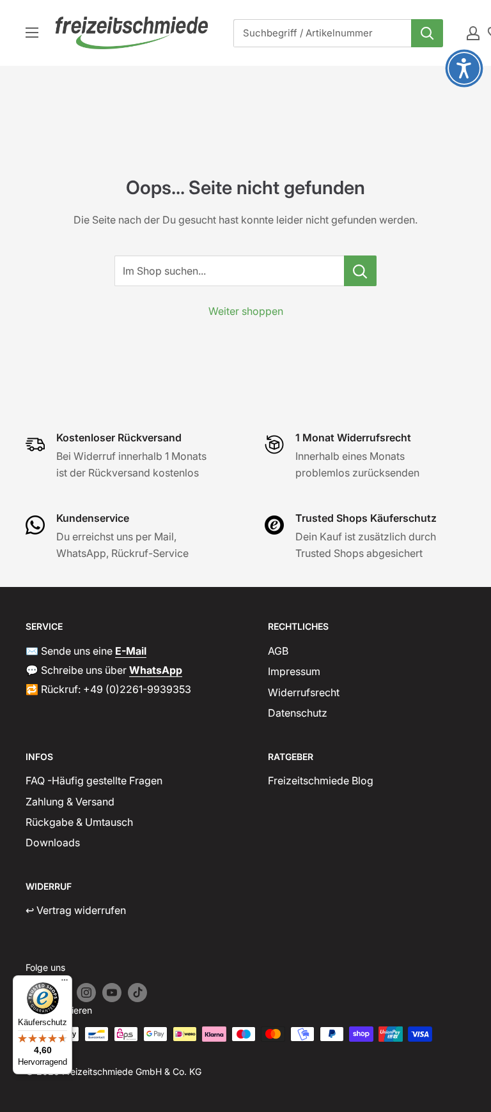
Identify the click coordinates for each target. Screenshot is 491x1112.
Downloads (53, 842)
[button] (464, 68)
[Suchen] (427, 33)
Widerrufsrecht (303, 692)
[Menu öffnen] (32, 32)
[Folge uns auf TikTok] (137, 992)
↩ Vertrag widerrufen (76, 910)
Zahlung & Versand (70, 801)
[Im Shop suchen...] (360, 270)
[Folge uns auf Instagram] (86, 992)
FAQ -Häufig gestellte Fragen (94, 780)
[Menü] (64, 983)
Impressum (294, 671)
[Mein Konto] (473, 33)
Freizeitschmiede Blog (320, 780)
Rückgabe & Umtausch (79, 822)
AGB (278, 650)
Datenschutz (297, 712)
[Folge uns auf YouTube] (111, 992)
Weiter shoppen (245, 311)
